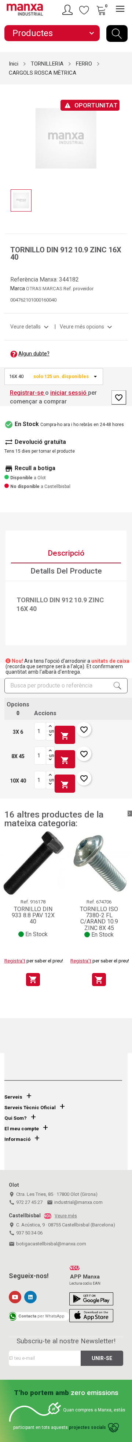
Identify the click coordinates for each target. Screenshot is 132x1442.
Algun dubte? (34, 353)
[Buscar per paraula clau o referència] (117, 33)
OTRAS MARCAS (44, 288)
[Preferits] (84, 10)
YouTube (15, 1297)
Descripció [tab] (66, 553)
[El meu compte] (68, 10)
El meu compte (21, 1128)
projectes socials (87, 1427)
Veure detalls (30, 327)
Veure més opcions (87, 327)
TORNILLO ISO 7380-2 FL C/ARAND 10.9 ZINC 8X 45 (99, 918)
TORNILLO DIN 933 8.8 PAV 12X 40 (33, 915)
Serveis (13, 1097)
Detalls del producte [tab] (66, 571)
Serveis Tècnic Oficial (30, 1107)
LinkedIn (30, 1297)
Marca (17, 288)
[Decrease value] (50, 735)
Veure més (66, 1215)
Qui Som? (15, 1118)
